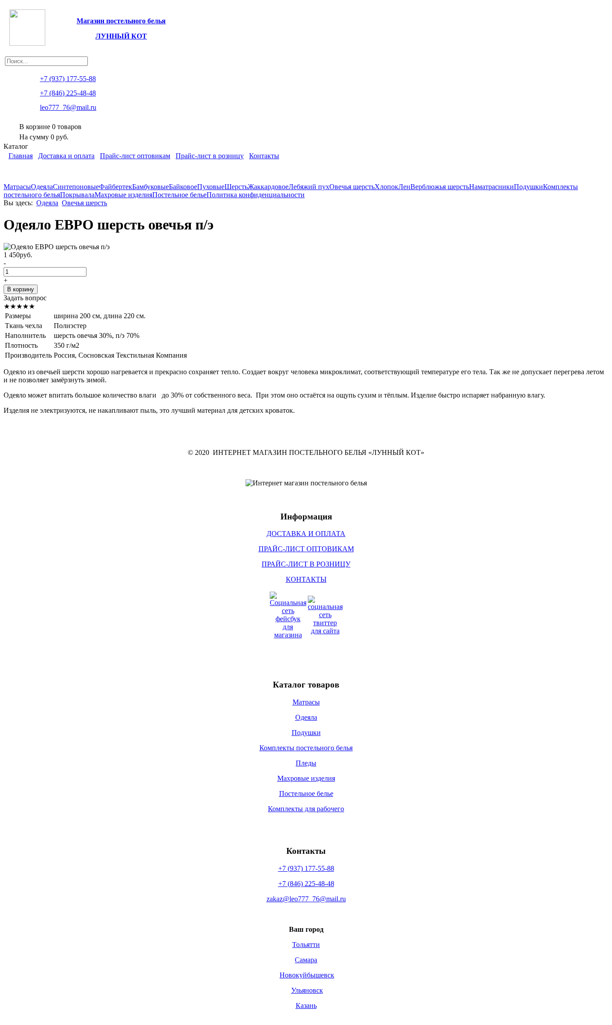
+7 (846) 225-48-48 (306, 883)
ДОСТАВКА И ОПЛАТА (306, 533)
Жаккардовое (268, 186)
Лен (404, 186)
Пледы (306, 763)
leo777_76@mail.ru (68, 107)
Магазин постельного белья (121, 21)
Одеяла (42, 186)
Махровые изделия (123, 195)
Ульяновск (307, 990)
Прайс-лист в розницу (210, 156)
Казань (306, 1005)
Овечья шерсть (352, 186)
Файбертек (115, 186)
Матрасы (17, 186)
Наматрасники (491, 186)
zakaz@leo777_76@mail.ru (306, 899)
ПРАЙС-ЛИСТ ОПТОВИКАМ (306, 549)
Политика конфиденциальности (256, 195)
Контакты (264, 156)
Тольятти (306, 944)
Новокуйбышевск (307, 975)
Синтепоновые (76, 186)
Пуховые (210, 186)
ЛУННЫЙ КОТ (121, 36)
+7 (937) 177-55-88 (306, 868)
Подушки (528, 186)
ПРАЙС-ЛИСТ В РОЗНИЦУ (306, 564)
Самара (306, 960)
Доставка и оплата (66, 156)
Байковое (183, 186)
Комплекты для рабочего (306, 809)
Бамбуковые (150, 186)
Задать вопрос (25, 298)
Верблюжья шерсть (439, 186)
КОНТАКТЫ (306, 579)
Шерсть (236, 186)
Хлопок (386, 186)
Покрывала (77, 195)
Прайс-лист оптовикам (135, 156)
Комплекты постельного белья (306, 748)
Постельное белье (179, 195)
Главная (21, 156)
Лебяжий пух (309, 186)
